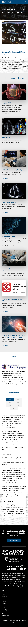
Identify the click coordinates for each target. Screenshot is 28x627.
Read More (5, 146)
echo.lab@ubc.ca (6, 610)
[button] (25, 2)
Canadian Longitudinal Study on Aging (13, 337)
